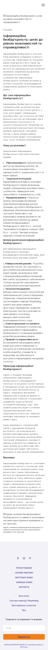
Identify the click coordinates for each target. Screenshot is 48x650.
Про (24, 610)
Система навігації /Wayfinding (24, 601)
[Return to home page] (22, 5)
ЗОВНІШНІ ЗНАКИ (24, 582)
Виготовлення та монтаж (24, 605)
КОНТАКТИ (24, 587)
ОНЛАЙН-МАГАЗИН (24, 573)
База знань (24, 596)
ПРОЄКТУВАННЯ (24, 568)
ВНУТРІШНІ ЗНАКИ (24, 578)
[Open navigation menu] (43, 5)
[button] (18, 558)
